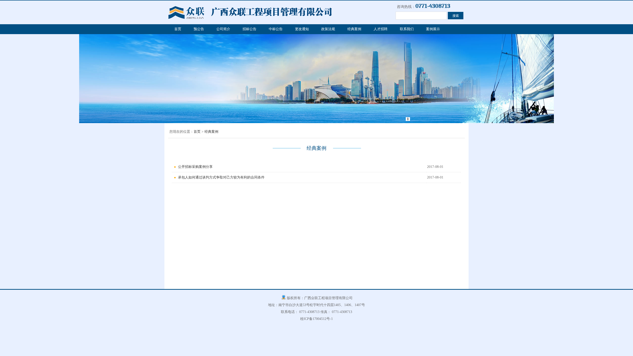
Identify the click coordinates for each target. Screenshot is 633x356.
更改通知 (302, 29)
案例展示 (433, 29)
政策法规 (328, 29)
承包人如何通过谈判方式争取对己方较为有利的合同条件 (221, 177)
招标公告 (249, 29)
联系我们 (407, 29)
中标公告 (276, 29)
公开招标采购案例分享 (195, 167)
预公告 (199, 29)
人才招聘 (380, 29)
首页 (177, 29)
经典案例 (354, 29)
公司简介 (223, 29)
